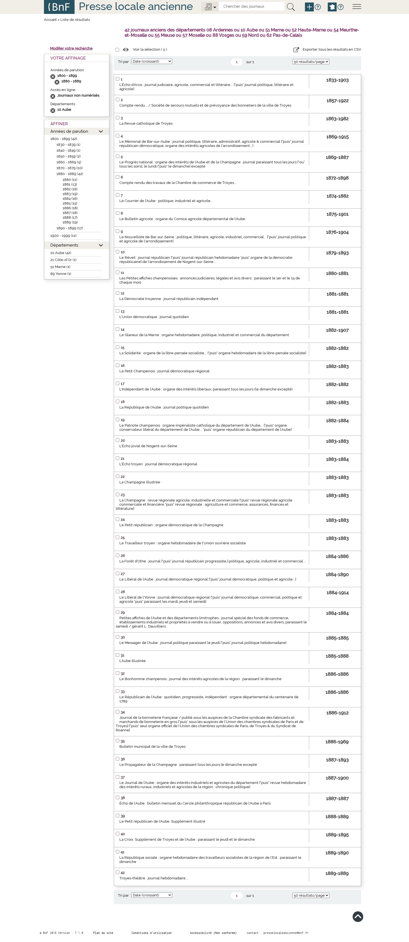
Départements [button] (64, 245)
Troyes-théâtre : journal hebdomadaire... (153, 878)
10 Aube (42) (60, 253)
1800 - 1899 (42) (63, 139)
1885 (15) (70, 203)
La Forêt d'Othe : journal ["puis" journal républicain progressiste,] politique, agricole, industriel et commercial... (212, 561)
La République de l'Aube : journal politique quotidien (164, 407)
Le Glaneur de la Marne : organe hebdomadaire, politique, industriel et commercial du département (204, 335)
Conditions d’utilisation (152, 932)
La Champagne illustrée (139, 482)
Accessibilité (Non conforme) (213, 932)
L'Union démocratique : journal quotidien (154, 317)
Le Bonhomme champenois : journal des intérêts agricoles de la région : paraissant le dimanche (200, 679)
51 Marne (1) (60, 267)
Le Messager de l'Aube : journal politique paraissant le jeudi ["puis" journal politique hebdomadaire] (202, 643)
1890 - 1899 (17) (69, 228)
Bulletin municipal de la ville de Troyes (152, 746)
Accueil (50, 20)
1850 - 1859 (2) (68, 156)
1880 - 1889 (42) (69, 174)
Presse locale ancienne (136, 6)
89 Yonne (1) (60, 274)
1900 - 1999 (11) (63, 235)
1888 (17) (70, 217)
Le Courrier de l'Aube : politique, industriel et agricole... (166, 201)
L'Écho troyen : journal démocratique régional (158, 464)
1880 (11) (70, 180)
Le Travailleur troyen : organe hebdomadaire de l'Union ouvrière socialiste (182, 543)
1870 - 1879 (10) (69, 168)
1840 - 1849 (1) (68, 150)
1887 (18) (70, 213)
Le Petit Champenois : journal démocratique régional (164, 371)
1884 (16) (70, 198)
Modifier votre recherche (71, 48)
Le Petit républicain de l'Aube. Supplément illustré (162, 821)
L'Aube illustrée (132, 661)
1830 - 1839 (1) (68, 144)
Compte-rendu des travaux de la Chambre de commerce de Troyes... (177, 183)
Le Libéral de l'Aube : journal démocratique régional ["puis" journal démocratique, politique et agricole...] (207, 579)
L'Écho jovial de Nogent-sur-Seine (148, 446)
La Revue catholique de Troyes (146, 123)
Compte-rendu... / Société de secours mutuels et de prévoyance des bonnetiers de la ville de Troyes (205, 105)
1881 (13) (70, 184)
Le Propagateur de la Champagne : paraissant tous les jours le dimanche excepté (188, 765)
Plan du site (103, 932)
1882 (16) (70, 189)
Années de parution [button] (69, 131)
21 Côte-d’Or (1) (63, 260)
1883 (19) (70, 194)
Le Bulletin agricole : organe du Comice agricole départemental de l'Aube (182, 219)
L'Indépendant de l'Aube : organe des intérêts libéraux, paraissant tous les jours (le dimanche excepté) (206, 389)
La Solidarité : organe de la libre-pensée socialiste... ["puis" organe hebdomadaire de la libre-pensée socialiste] (212, 353)
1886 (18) (70, 208)
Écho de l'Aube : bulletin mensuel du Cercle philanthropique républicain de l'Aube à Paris (195, 803)
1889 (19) (70, 222)
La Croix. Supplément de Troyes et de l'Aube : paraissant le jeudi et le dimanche (187, 839)
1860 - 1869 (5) (68, 162)
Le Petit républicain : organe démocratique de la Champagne (171, 525)
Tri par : (124, 62)
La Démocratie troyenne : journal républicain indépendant (168, 299)
